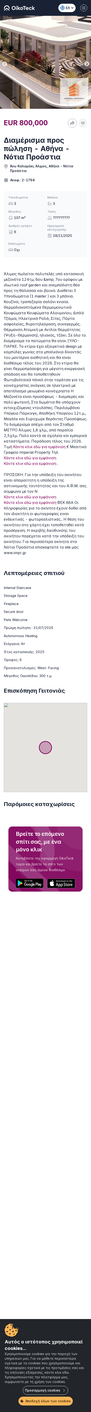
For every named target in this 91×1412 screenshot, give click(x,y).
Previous (4, 63)
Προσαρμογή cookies (42, 1390)
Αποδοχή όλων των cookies (48, 1401)
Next (86, 63)
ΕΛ (68, 8)
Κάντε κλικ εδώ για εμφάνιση (39, 446)
